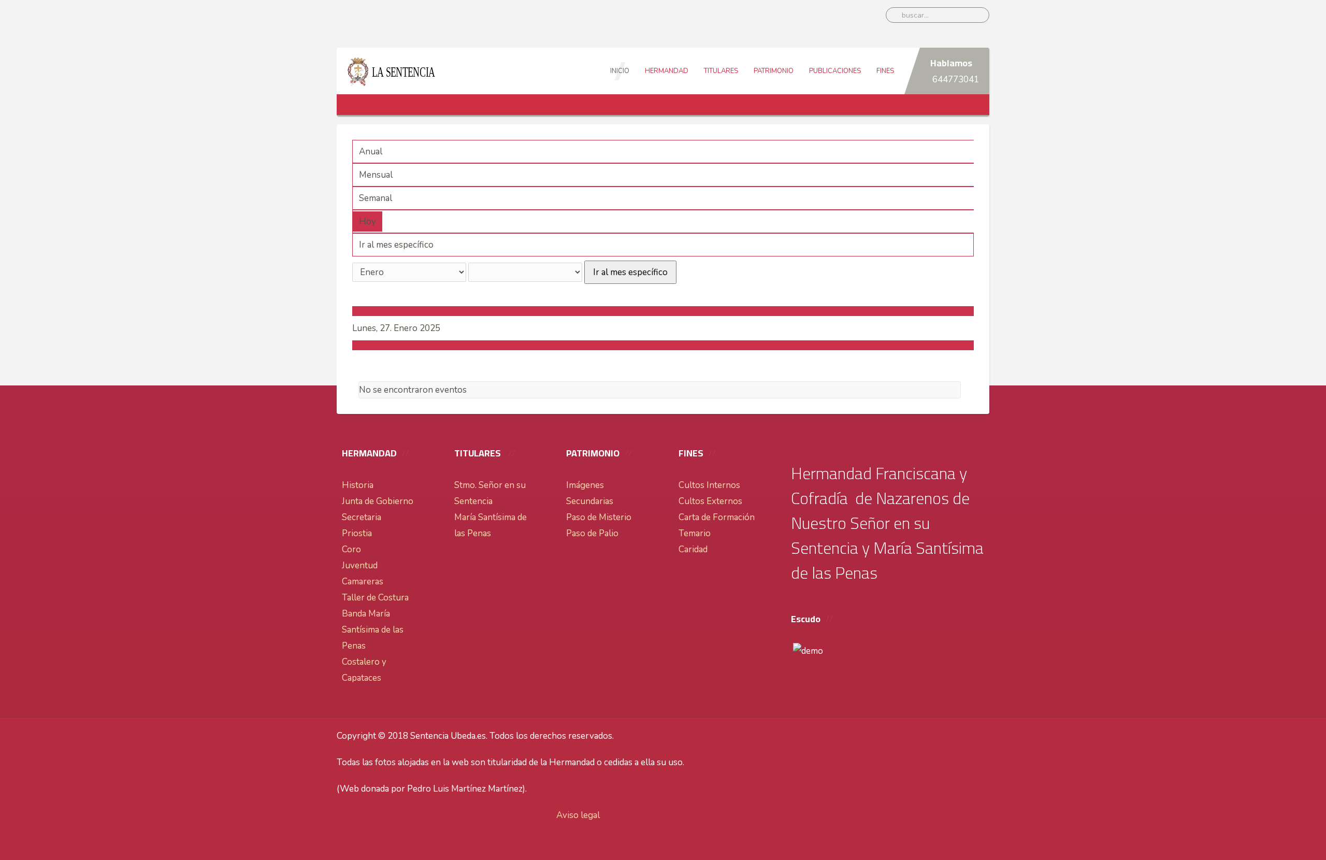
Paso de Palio (592, 533)
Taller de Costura (375, 598)
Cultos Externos (710, 501)
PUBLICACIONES (835, 71)
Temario (695, 533)
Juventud (360, 565)
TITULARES (721, 71)
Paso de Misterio (598, 517)
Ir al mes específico (630, 272)
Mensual (376, 175)
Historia (357, 485)
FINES (885, 71)
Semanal (375, 198)
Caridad (693, 549)
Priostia (357, 533)
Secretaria (361, 517)
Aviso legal (578, 815)
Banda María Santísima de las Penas (372, 630)
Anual (370, 151)
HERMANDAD (666, 71)
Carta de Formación (717, 517)
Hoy (367, 221)
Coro (351, 549)
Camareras (362, 581)
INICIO (619, 71)
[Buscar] (356, 247)
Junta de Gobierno (377, 501)
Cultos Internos (709, 485)
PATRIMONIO (774, 71)
